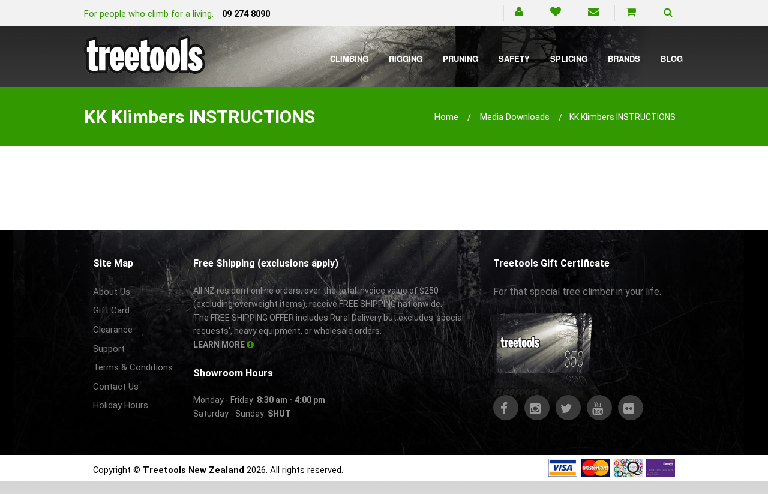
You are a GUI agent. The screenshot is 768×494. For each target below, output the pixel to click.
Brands (624, 58)
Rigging (405, 58)
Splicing (568, 58)
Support (109, 348)
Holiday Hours (120, 405)
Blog (672, 58)
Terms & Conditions (133, 367)
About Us (111, 291)
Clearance (113, 329)
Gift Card (111, 310)
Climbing (349, 58)
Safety (514, 58)
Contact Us (116, 386)
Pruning (460, 58)
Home (446, 117)
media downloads (515, 117)
